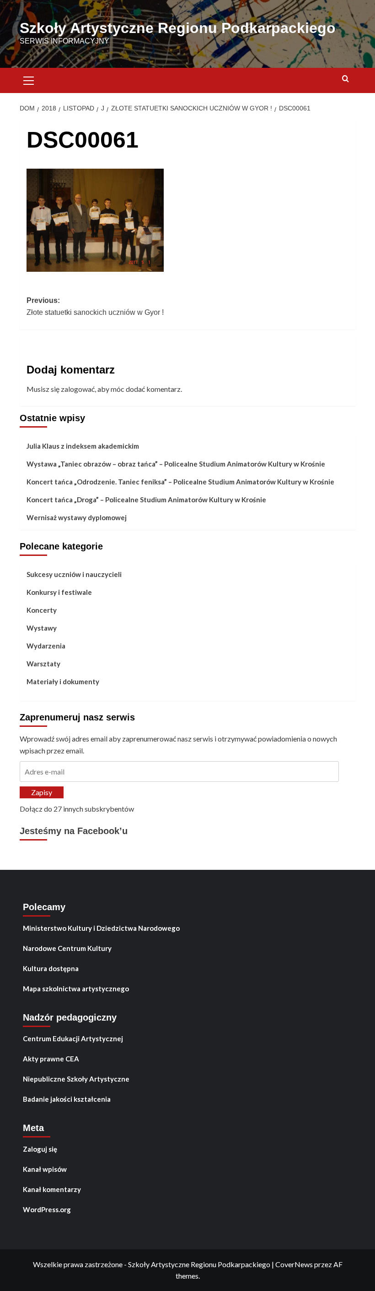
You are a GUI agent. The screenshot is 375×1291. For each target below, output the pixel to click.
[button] (29, 79)
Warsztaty (43, 663)
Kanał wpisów (45, 1169)
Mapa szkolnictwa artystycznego (76, 988)
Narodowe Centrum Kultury (67, 948)
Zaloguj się (40, 1149)
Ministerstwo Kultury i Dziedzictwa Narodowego (101, 928)
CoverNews (294, 1264)
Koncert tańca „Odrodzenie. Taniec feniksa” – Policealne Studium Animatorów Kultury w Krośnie (180, 482)
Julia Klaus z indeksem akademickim (83, 446)
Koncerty (42, 610)
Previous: (95, 306)
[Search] (345, 79)
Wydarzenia (46, 646)
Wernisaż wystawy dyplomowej (77, 517)
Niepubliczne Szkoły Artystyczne (76, 1079)
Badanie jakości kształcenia (67, 1099)
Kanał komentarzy (52, 1189)
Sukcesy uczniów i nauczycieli (74, 574)
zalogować (78, 389)
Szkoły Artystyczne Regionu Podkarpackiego (178, 28)
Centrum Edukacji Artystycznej (73, 1038)
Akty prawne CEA (51, 1059)
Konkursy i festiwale (59, 592)
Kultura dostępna (51, 968)
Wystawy (42, 628)
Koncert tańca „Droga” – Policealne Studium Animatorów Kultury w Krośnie (146, 499)
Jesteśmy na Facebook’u (74, 831)
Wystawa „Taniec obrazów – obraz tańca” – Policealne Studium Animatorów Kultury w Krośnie (176, 464)
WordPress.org (47, 1209)
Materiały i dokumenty (63, 681)
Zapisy (41, 792)
